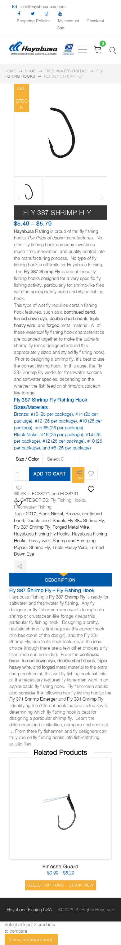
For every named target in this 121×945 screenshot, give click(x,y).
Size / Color (27, 459)
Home (10, 71)
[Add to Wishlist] (91, 473)
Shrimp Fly (39, 547)
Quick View (81, 885)
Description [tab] (60, 580)
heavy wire (39, 540)
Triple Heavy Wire (69, 547)
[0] (98, 49)
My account (68, 20)
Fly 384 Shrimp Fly (86, 520)
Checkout (95, 20)
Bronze (72, 513)
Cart (61, 27)
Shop (30, 71)
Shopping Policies (34, 20)
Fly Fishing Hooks (68, 500)
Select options (45, 885)
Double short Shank (45, 520)
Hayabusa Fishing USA (29, 909)
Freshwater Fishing (66, 71)
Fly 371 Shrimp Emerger (33, 699)
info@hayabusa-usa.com (42, 6)
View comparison (31, 939)
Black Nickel (50, 513)
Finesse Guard (60, 866)
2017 (31, 513)
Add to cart (50, 473)
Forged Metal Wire (71, 527)
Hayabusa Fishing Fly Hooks (41, 533)
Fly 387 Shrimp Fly (32, 527)
